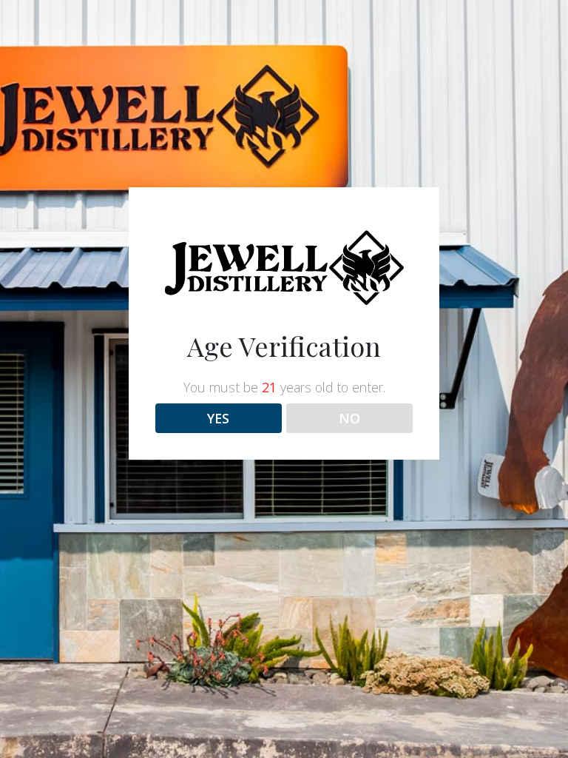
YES (218, 418)
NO (349, 418)
